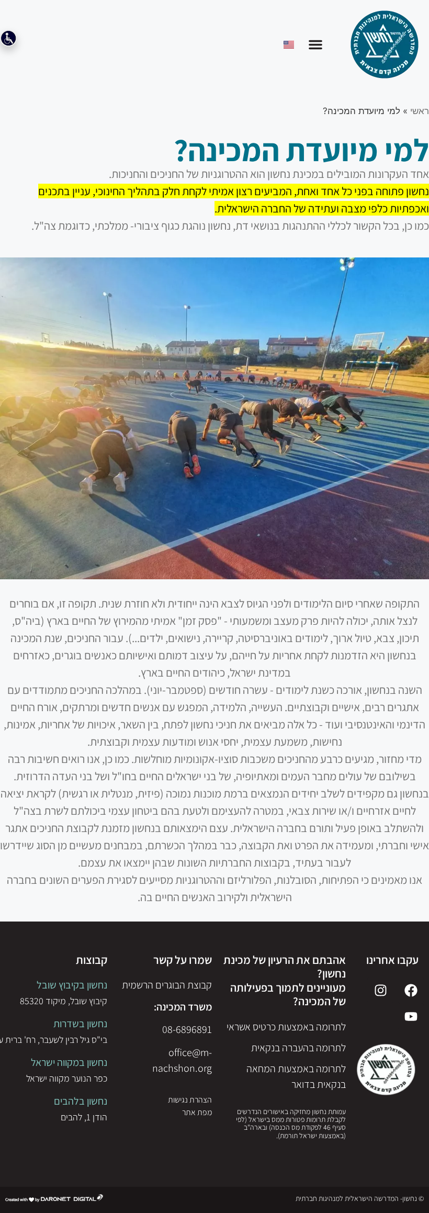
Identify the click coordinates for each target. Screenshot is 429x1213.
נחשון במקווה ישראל (69, 1062)
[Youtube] (411, 1016)
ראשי (419, 111)
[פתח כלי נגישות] (8, 38)
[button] (315, 44)
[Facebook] (411, 990)
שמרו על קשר (182, 959)
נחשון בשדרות (80, 1023)
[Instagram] (380, 990)
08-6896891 (187, 1029)
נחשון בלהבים (80, 1101)
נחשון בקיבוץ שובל (72, 985)
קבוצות (91, 959)
